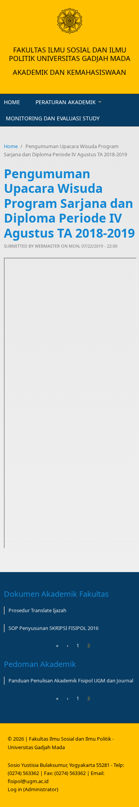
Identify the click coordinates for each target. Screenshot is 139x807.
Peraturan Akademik (66, 102)
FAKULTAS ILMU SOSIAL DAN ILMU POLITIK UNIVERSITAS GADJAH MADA (70, 54)
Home (12, 102)
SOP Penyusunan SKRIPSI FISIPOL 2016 (53, 628)
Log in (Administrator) (33, 789)
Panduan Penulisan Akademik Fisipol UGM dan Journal (70, 680)
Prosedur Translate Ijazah (37, 610)
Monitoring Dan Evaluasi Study (53, 118)
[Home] (69, 21)
